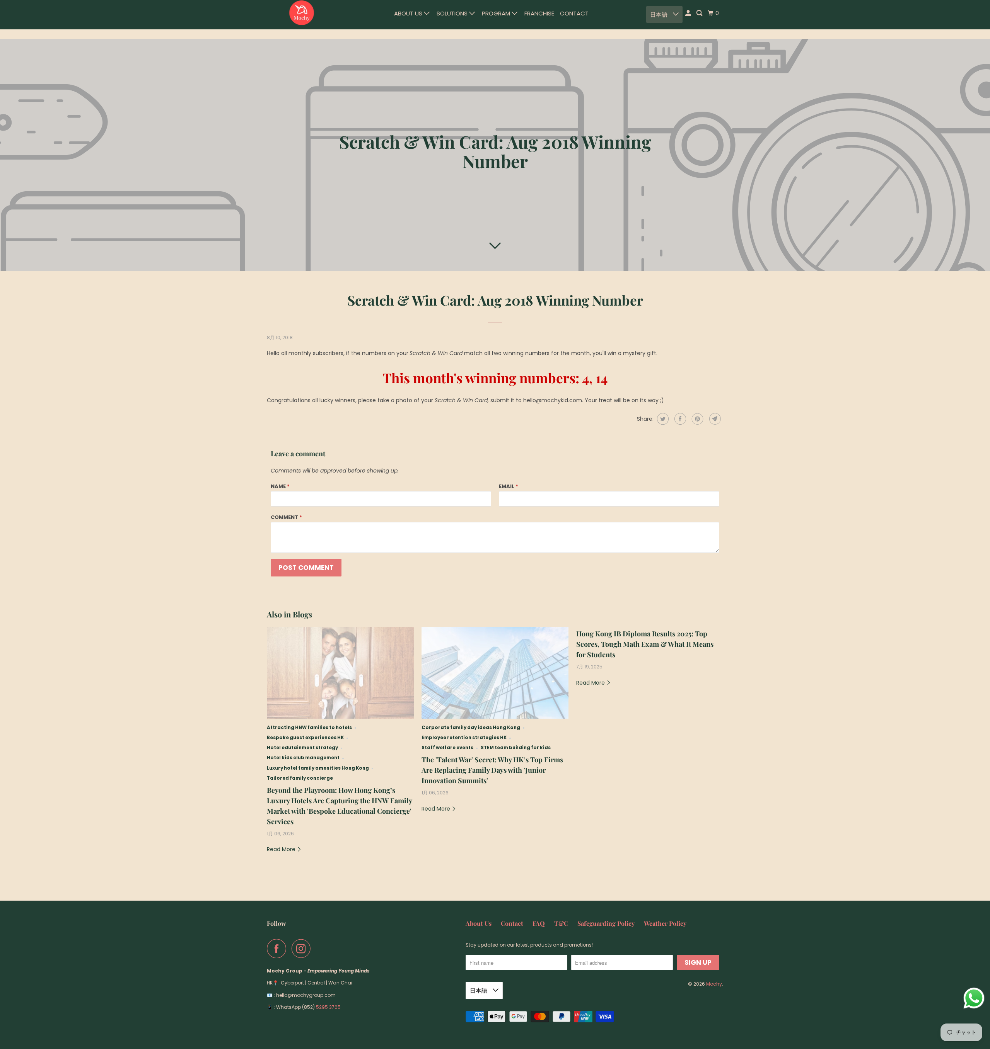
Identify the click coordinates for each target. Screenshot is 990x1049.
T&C (561, 923)
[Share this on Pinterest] (696, 419)
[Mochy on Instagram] (303, 948)
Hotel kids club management (303, 758)
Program (497, 13)
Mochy (714, 984)
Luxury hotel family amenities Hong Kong (318, 768)
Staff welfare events (447, 748)
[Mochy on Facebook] (278, 948)
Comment (286, 517)
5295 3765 (328, 1007)
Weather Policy (665, 923)
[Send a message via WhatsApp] (974, 998)
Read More (282, 849)
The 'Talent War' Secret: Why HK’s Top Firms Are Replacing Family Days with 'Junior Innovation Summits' (492, 770)
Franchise (539, 13)
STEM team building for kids (516, 748)
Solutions (453, 13)
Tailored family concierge (300, 778)
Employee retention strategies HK (464, 737)
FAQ (539, 923)
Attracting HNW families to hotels (309, 727)
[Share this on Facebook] (679, 419)
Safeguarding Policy (606, 923)
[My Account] (689, 13)
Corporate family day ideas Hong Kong (471, 727)
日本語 (659, 14)
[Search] (700, 13)
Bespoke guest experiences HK (305, 737)
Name (280, 486)
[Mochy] (301, 13)
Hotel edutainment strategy (302, 748)
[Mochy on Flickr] (318, 948)
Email (508, 486)
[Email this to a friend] (714, 419)
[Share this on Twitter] (662, 419)
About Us (409, 13)
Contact (574, 13)
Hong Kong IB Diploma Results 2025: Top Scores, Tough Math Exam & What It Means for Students (644, 644)
